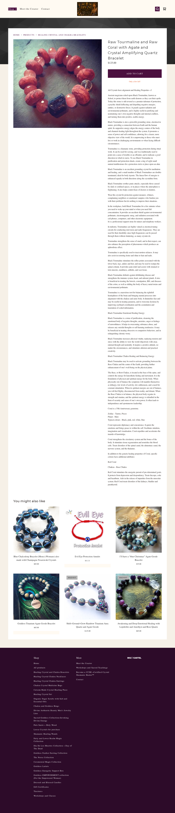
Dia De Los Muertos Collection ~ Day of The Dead (53, 747)
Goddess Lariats (41, 766)
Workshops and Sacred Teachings (92, 667)
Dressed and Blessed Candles (47, 782)
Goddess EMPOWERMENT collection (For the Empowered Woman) (51, 776)
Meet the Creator (29, 9)
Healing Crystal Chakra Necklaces (50, 676)
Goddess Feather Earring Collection (50, 753)
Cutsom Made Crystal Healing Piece (51, 689)
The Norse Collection (44, 757)
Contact (45, 9)
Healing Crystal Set (43, 694)
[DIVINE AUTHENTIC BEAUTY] (87, 9)
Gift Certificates (41, 787)
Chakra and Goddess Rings (46, 706)
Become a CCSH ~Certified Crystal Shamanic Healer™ (92, 673)
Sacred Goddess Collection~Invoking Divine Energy (51, 719)
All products (39, 667)
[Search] (157, 9)
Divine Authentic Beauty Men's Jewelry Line (52, 712)
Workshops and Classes (45, 795)
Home (16, 35)
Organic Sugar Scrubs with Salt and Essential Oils (50, 700)
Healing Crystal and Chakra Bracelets (62, 35)
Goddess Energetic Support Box (49, 770)
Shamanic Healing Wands (46, 734)
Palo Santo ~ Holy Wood (45, 725)
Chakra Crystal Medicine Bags (48, 685)
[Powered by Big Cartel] (134, 658)
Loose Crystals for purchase (47, 729)
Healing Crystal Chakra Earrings (49, 681)
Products (28, 35)
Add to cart (134, 73)
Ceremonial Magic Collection (47, 761)
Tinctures (38, 791)
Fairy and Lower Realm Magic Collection (48, 740)
